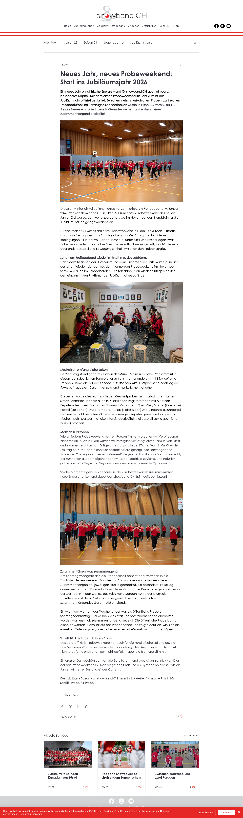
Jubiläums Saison (142, 42)
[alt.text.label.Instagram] (222, 26)
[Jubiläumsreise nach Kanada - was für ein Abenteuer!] (68, 754)
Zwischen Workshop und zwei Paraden (172, 775)
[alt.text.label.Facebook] (216, 26)
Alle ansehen (191, 735)
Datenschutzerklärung (31, 814)
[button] (195, 42)
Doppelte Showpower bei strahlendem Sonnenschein (121, 775)
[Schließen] (239, 812)
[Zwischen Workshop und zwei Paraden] (175, 754)
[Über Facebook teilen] (61, 706)
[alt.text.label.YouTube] (228, 26)
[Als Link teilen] (86, 706)
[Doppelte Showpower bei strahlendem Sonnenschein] (121, 754)
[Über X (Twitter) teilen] (70, 706)
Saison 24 (90, 42)
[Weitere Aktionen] (181, 64)
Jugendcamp (114, 42)
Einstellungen (206, 812)
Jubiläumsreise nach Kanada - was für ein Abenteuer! (63, 775)
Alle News (51, 42)
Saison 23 (70, 42)
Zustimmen (226, 812)
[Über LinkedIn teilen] (78, 706)
